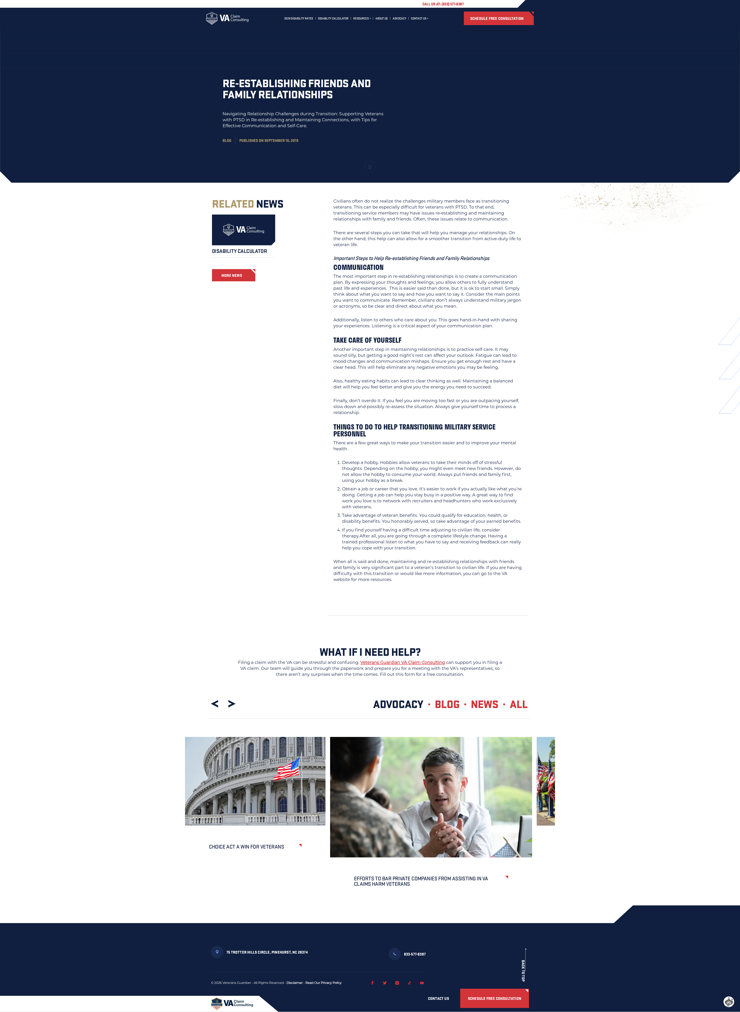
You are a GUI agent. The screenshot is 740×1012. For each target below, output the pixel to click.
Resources (361, 18)
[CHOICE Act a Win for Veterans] (255, 781)
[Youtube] (422, 983)
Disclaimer (295, 983)
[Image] (243, 230)
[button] (728, 1001)
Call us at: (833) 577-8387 (443, 3)
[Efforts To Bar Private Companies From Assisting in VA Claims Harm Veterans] (431, 797)
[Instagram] (397, 983)
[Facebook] (372, 983)
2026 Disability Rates (298, 18)
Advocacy (399, 18)
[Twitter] (385, 983)
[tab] (403, 704)
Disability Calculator (333, 18)
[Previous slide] (215, 703)
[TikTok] (409, 983)
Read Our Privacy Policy (323, 983)
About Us (381, 18)
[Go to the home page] (227, 18)
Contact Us (418, 18)
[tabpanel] (370, 821)
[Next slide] (231, 703)
